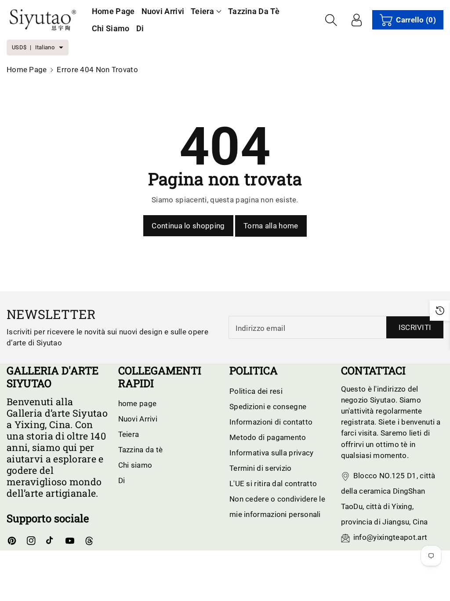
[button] (206, 11)
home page (27, 69)
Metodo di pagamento (267, 437)
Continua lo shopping (188, 225)
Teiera (202, 11)
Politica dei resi (256, 391)
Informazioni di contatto (270, 422)
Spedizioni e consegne (267, 406)
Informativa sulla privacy (271, 452)
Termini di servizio (260, 468)
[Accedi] (356, 19)
